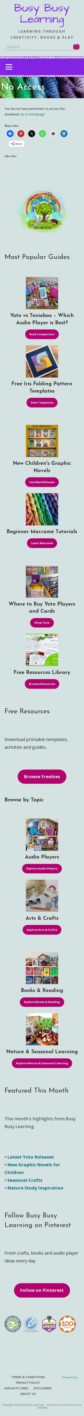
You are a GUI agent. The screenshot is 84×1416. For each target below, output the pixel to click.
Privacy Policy (28, 1383)
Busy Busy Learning (42, 13)
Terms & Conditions (28, 1377)
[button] (9, 67)
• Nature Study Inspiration (34, 1188)
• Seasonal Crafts (23, 1180)
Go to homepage (32, 114)
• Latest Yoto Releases (29, 1157)
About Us (28, 1394)
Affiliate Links (16, 1388)
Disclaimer (42, 1388)
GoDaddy (42, 1407)
